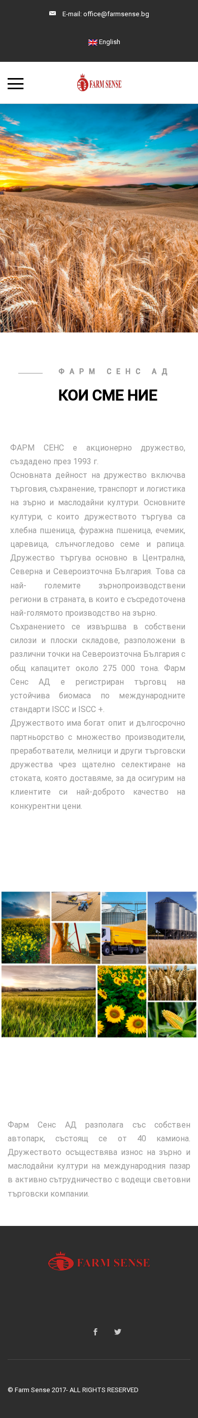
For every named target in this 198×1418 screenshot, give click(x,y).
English (108, 42)
